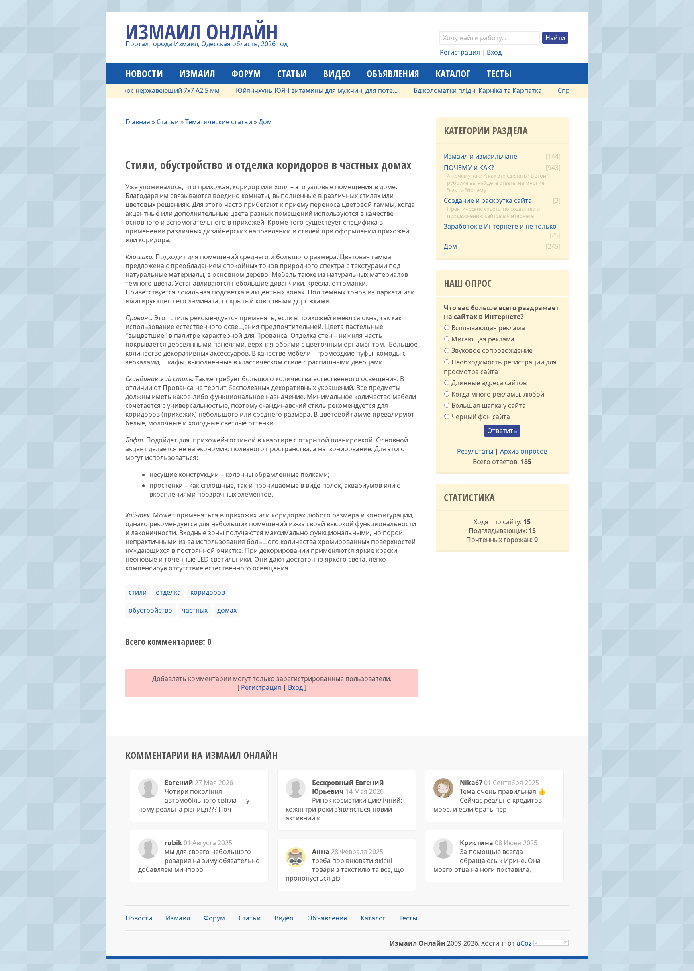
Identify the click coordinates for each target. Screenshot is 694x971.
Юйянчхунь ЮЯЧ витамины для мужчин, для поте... (297, 90)
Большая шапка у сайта (488, 405)
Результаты (475, 451)
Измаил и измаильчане (480, 156)
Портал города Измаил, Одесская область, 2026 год (206, 43)
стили (138, 592)
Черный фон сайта (480, 416)
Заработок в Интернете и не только (500, 226)
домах (227, 610)
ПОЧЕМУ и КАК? (469, 167)
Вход (494, 52)
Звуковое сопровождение (492, 350)
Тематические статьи (218, 121)
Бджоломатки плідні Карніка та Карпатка (458, 90)
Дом (265, 121)
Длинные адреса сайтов (489, 382)
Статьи (168, 121)
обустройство (150, 610)
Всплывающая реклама (488, 327)
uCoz (524, 943)
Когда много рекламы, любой (497, 394)
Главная (137, 121)
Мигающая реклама (482, 339)
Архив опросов (523, 451)
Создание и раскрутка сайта (488, 200)
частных (195, 610)
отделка (168, 592)
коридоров (207, 592)
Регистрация (460, 52)
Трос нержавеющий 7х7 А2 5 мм (150, 90)
